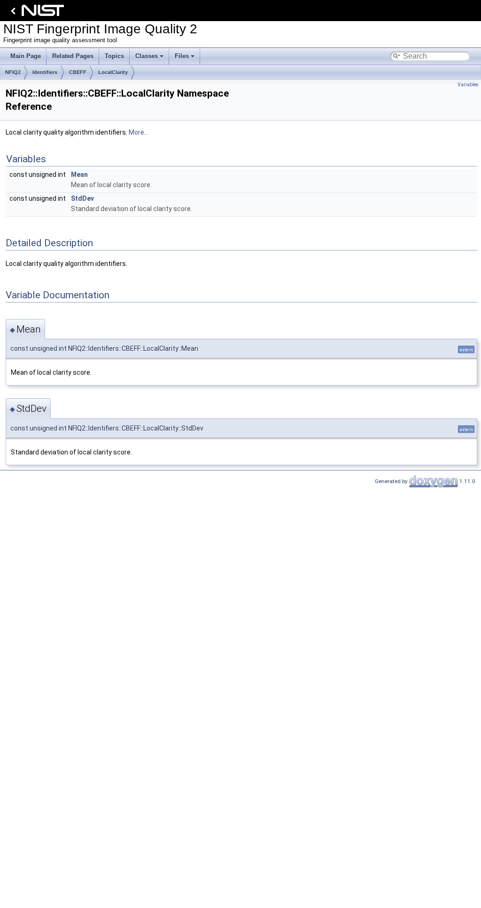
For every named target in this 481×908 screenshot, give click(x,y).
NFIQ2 (13, 72)
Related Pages (72, 56)
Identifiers (44, 72)
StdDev (82, 198)
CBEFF (77, 72)
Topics (114, 56)
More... (138, 132)
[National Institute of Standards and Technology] (36, 13)
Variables (468, 85)
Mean (79, 174)
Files (182, 56)
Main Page (25, 56)
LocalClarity (113, 72)
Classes (146, 56)
